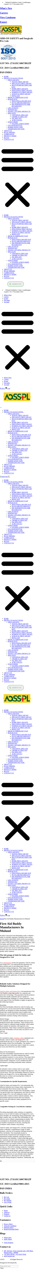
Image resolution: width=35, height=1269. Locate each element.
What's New (6, 8)
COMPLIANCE (9, 134)
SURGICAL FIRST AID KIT (21, 94)
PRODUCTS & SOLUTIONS (13, 78)
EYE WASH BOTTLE (15, 125)
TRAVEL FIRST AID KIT (20, 82)
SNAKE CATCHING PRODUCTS (19, 111)
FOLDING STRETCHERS (20, 124)
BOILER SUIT (12, 99)
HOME (6, 76)
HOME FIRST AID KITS (20, 89)
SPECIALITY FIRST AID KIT (21, 83)
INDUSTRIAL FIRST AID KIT (22, 90)
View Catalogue (8, 17)
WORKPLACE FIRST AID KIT (22, 92)
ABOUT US (8, 131)
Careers (4, 13)
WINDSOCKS (12, 110)
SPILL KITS (12, 113)
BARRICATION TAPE (15, 127)
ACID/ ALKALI (17, 120)
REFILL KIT (16, 96)
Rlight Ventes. (21, 1263)
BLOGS (6, 138)
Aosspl (7, 1259)
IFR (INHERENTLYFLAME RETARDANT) (21, 105)
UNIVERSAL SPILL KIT (20, 115)
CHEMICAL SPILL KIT (19, 117)
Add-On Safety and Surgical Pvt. (10, 991)
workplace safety (18, 1038)
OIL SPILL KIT (17, 118)
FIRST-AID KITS (13, 80)
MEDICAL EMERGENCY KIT (18, 97)
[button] (17, 177)
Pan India (7, 300)
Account (6, 302)
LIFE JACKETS (13, 108)
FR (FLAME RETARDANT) (21, 103)
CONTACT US (9, 139)
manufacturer (7, 963)
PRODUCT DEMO (10, 136)
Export (3, 22)
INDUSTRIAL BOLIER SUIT (21, 101)
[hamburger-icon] (1, 407)
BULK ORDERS (9, 132)
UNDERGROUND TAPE (16, 129)
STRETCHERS (13, 122)
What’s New (8, 295)
